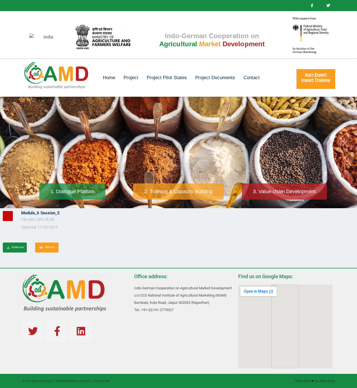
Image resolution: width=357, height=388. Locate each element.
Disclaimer (102, 381)
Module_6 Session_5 (40, 212)
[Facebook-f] (57, 331)
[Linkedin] (81, 331)
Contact (251, 77)
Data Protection (66, 381)
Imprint (86, 381)
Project (131, 77)
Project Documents (215, 77)
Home (109, 77)
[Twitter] (33, 331)
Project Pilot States (167, 77)
